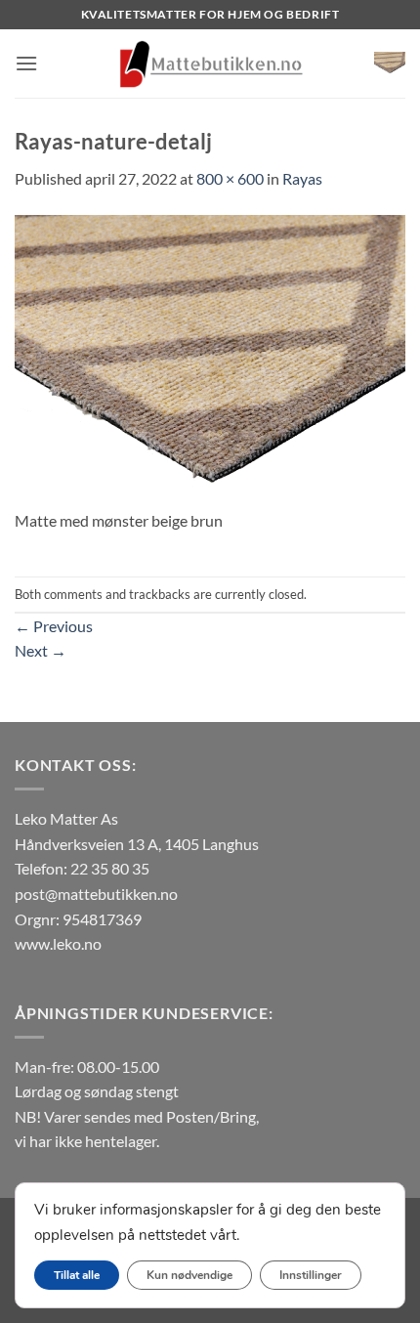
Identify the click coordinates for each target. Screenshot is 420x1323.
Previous (54, 626)
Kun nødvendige (189, 1275)
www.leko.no (58, 943)
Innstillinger (310, 1275)
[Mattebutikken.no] (210, 63)
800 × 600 (230, 178)
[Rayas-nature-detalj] (210, 359)
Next (40, 650)
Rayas (302, 178)
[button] (26, 63)
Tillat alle (77, 1275)
